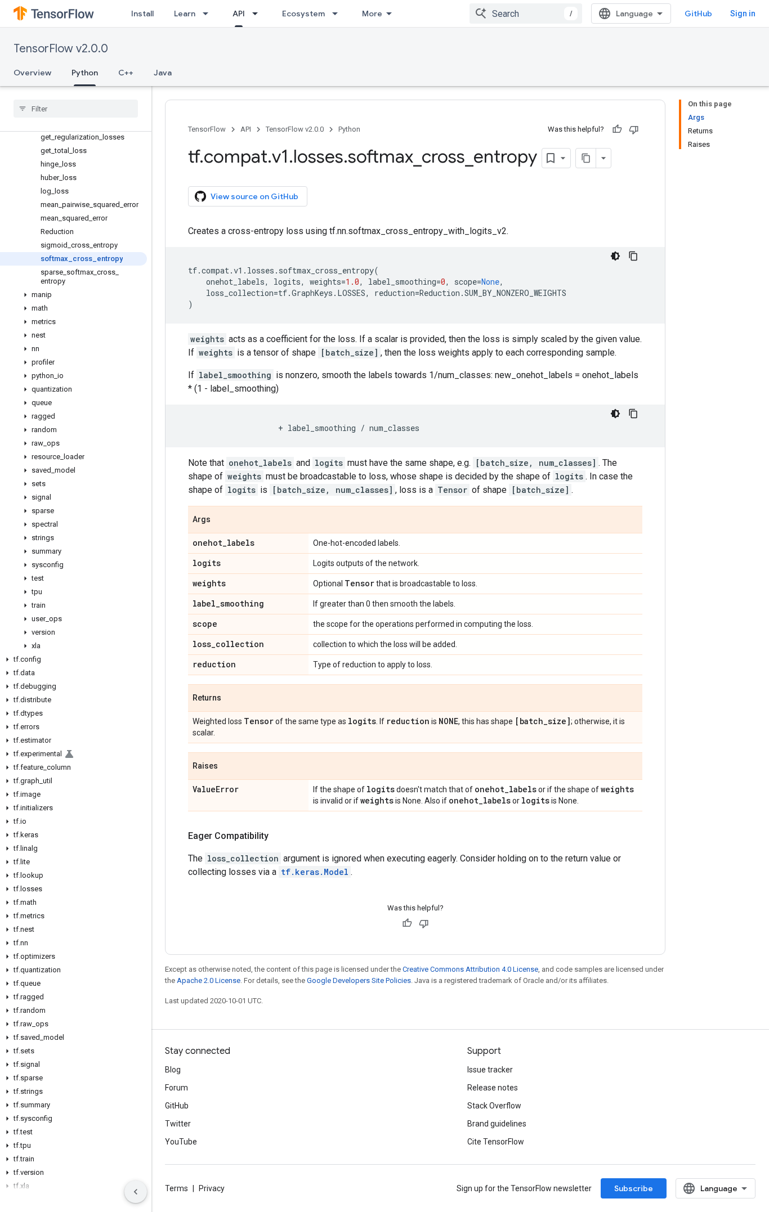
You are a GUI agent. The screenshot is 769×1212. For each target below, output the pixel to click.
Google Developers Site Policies (359, 980)
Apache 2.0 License (208, 980)
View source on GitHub (254, 196)
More (372, 13)
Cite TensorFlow (495, 1141)
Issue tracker (490, 1069)
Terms (176, 1188)
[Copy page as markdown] (586, 158)
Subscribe (633, 1188)
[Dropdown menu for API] (258, 13)
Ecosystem (303, 13)
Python (84, 73)
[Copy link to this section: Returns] (232, 699)
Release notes (492, 1087)
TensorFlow (207, 129)
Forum (176, 1087)
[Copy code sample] (633, 256)
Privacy (212, 1188)
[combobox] (526, 13)
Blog (173, 1069)
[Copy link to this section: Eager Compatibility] (280, 836)
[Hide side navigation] (135, 1191)
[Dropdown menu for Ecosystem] (338, 13)
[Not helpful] (633, 129)
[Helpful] (617, 129)
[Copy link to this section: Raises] (229, 767)
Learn (184, 13)
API (239, 13)
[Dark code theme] (615, 256)
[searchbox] (76, 109)
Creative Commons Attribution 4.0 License (470, 969)
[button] (73, 295)
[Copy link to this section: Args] (222, 520)
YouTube (181, 1141)
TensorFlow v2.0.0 (61, 49)
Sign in (742, 13)
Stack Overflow (494, 1105)
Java (163, 73)
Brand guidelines (496, 1123)
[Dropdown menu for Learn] (208, 13)
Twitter (178, 1123)
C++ (125, 73)
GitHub (698, 13)
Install (142, 13)
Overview (32, 73)
